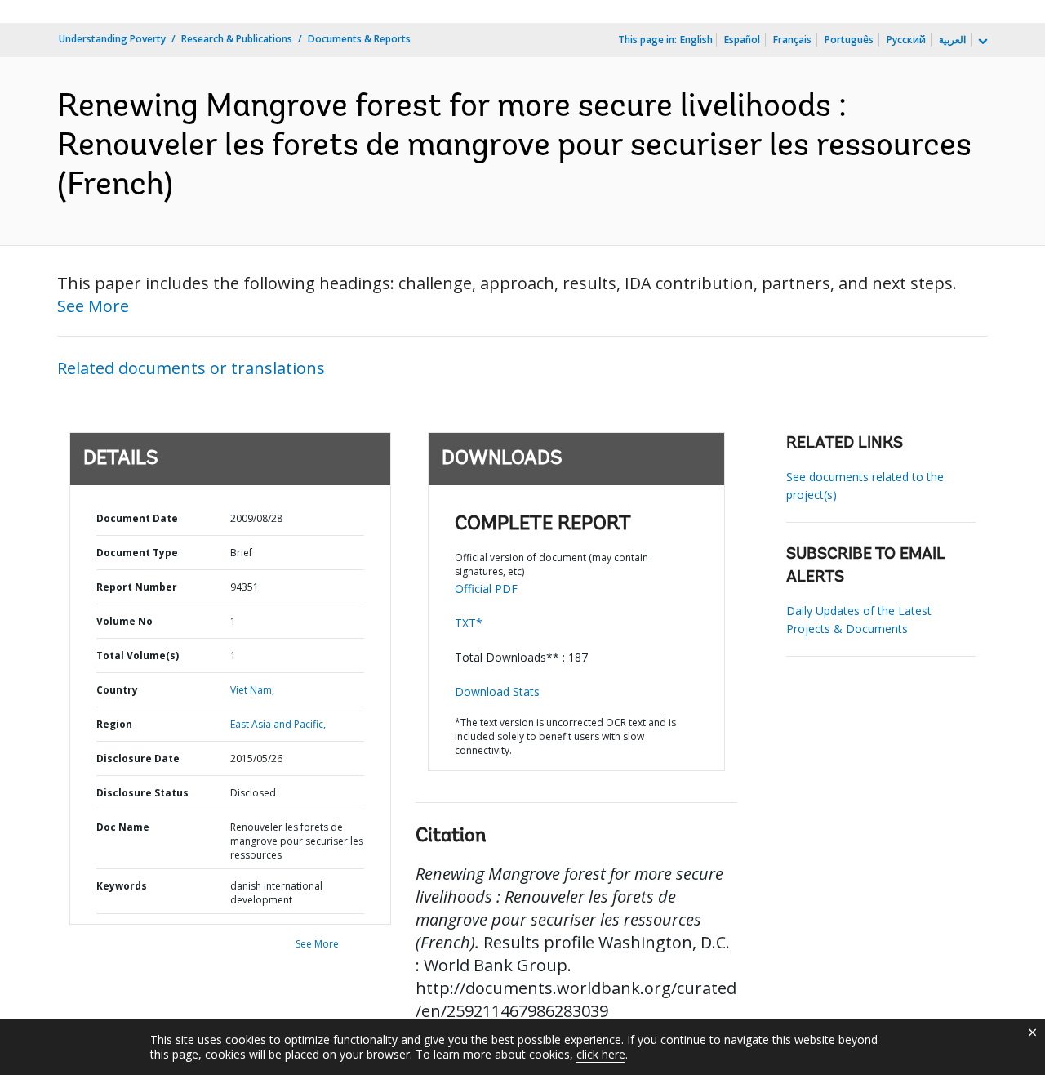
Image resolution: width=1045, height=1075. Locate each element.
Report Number (136, 587)
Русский (906, 40)
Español (742, 40)
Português (849, 40)
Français (792, 40)
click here (600, 1054)
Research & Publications (236, 39)
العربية (952, 40)
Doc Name (122, 827)
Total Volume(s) (137, 655)
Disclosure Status (142, 793)
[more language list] (981, 42)
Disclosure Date (138, 758)
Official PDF (486, 588)
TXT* (468, 623)
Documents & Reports (359, 39)
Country (117, 690)
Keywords (121, 886)
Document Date (137, 518)
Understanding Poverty (112, 39)
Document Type (137, 553)
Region (114, 724)
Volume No (124, 621)
